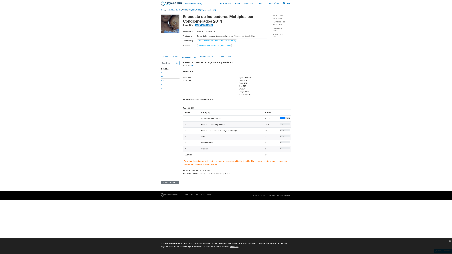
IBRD (186, 195)
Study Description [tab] (170, 57)
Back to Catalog (170, 182)
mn (162, 88)
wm (162, 80)
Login (288, 3)
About (237, 3)
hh (162, 76)
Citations (260, 3)
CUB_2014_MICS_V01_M (196, 10)
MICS (185, 10)
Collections (248, 3)
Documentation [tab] (206, 57)
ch (162, 84)
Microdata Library (193, 3)
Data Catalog (225, 3)
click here (234, 246)
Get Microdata (205, 25)
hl (162, 73)
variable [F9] (211, 10)
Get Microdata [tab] (225, 57)
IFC (197, 195)
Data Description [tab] (189, 57)
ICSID (209, 195)
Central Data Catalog (174, 10)
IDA (192, 195)
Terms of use (273, 3)
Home (163, 10)
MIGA (203, 195)
